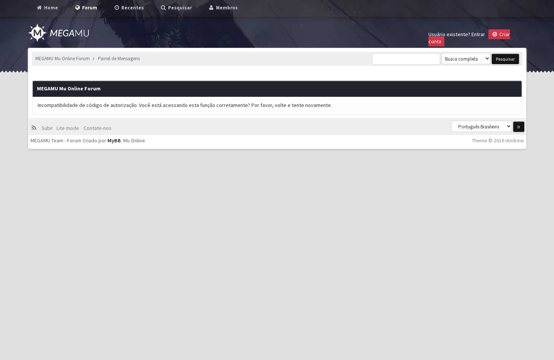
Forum (89, 8)
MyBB (114, 140)
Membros (226, 8)
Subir (48, 128)
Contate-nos (97, 128)
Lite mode (69, 128)
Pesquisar (179, 8)
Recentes (132, 8)
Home (50, 8)
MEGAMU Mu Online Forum (62, 58)
